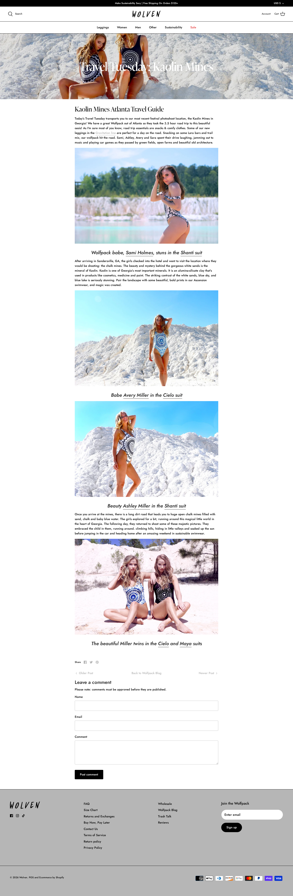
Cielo (163, 643)
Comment (81, 737)
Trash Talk (164, 816)
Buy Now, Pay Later (97, 822)
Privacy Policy (93, 848)
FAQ (86, 804)
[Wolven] (146, 14)
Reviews (163, 822)
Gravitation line (105, 133)
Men (138, 27)
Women (122, 27)
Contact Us (91, 829)
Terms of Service (95, 835)
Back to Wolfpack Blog (146, 673)
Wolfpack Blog (167, 810)
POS (31, 877)
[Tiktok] (23, 815)
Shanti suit (191, 252)
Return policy (92, 841)
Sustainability (173, 27)
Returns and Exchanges (99, 816)
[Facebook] (11, 815)
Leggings (103, 27)
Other (153, 27)
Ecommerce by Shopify (51, 877)
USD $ (277, 3)
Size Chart (90, 810)
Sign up (231, 827)
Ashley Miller (136, 505)
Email (78, 717)
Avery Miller (136, 395)
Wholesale (165, 804)
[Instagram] (17, 815)
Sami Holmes (139, 252)
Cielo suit (172, 395)
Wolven (23, 877)
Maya (186, 643)
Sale (193, 27)
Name (79, 697)
